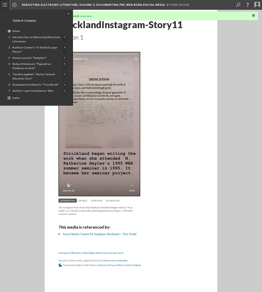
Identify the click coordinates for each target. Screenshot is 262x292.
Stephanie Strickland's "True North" (35, 84)
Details (83, 200)
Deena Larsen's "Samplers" (29, 57)
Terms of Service (98, 265)
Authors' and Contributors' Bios (33, 90)
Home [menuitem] (16, 31)
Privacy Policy (116, 265)
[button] (247, 5)
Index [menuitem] (16, 97)
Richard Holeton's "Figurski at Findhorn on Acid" (31, 66)
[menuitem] (5, 5)
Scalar (78, 265)
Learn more (86, 16)
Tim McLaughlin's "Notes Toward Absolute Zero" (33, 76)
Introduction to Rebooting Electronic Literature (36, 39)
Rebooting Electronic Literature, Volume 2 (93, 4)
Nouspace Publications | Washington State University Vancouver (91, 252)
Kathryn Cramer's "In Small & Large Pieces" (34, 49)
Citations (96, 200)
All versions (110, 260)
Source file (113, 200)
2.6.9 (85, 265)
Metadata (123, 260)
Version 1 (63, 260)
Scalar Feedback (132, 265)
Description (67, 200)
